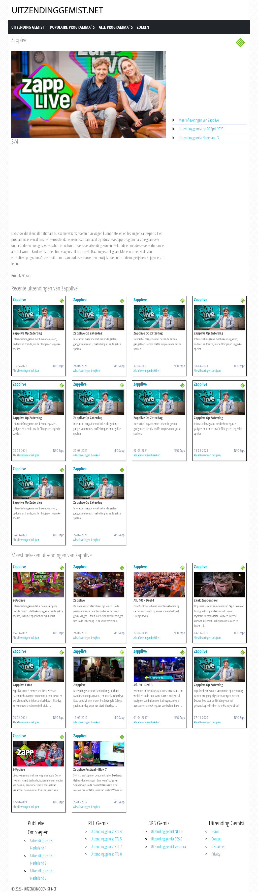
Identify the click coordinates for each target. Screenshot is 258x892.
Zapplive (19, 39)
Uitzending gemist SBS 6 (166, 839)
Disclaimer (218, 846)
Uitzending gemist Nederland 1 (41, 844)
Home (215, 831)
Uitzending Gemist (27, 27)
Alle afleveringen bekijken (26, 370)
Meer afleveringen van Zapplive (199, 120)
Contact (216, 839)
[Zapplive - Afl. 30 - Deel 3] (159, 669)
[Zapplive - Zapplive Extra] (38, 669)
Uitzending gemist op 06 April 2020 (201, 129)
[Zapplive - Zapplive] (99, 584)
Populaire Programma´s (72, 27)
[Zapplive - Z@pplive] (38, 584)
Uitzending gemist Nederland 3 (199, 137)
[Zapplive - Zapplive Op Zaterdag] (38, 317)
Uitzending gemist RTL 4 (106, 831)
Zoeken (143, 27)
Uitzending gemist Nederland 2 (41, 859)
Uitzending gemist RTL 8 (106, 854)
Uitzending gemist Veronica (168, 846)
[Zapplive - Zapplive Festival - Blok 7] (99, 753)
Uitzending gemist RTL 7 (106, 846)
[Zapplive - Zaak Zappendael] (219, 584)
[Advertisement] (88, 183)
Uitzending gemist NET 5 (166, 831)
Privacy (215, 854)
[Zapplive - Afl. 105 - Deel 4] (159, 584)
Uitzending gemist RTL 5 (106, 839)
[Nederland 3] (240, 42)
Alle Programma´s (116, 27)
